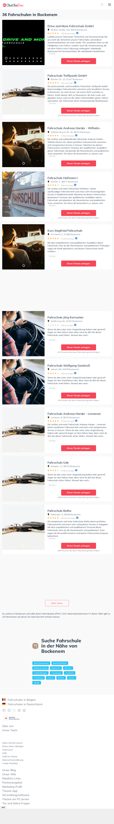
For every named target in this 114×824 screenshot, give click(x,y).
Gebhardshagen (40, 673)
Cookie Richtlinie (10, 763)
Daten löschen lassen (12, 743)
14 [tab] (18, 61)
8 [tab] (33, 58)
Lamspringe (56, 673)
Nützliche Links (11, 778)
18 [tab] (33, 61)
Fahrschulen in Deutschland (24, 704)
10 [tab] (41, 58)
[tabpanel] (23, 42)
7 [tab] (29, 58)
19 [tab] (37, 61)
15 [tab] (21, 61)
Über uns (8, 726)
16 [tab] (25, 61)
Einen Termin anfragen (78, 61)
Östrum (51, 678)
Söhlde (36, 683)
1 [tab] (6, 58)
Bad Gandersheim (41, 663)
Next (41, 42)
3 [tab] (14, 58)
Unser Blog (9, 770)
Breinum (68, 668)
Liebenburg (38, 678)
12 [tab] (10, 61)
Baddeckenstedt (40, 668)
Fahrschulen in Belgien (21, 699)
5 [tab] (21, 58)
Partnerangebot (12, 782)
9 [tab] (37, 58)
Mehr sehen (57, 603)
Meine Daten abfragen (13, 746)
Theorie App (10, 791)
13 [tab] (14, 61)
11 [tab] (6, 61)
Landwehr (69, 673)
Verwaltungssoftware (15, 795)
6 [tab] (25, 58)
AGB (4, 753)
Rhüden (61, 678)
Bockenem (56, 668)
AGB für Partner (10, 756)
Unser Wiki (9, 774)
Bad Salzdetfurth (60, 663)
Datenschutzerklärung (12, 760)
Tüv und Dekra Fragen (16, 803)
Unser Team (9, 730)
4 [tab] (18, 58)
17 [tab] (29, 61)
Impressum (7, 749)
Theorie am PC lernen (15, 799)
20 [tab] (41, 61)
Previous (6, 42)
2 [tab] (10, 58)
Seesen (72, 678)
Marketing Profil (12, 786)
